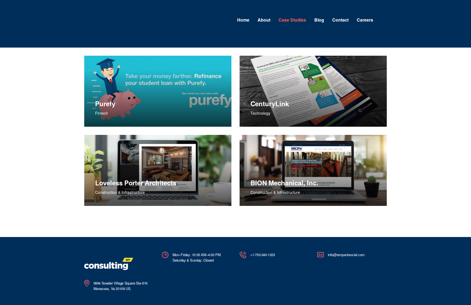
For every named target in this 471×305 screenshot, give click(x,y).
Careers (365, 20)
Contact (340, 20)
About (264, 20)
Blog (319, 20)
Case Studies (292, 20)
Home (243, 20)
